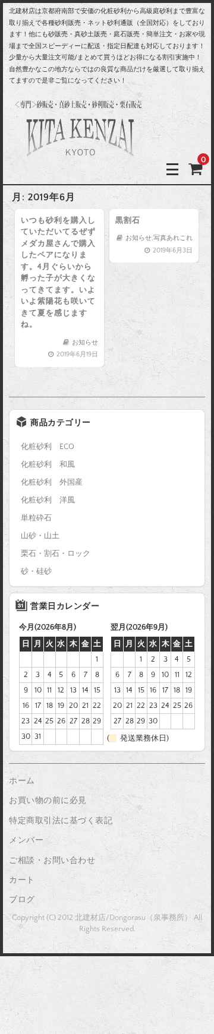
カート (22, 880)
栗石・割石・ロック (55, 553)
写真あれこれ (173, 238)
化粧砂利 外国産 (52, 482)
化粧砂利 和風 (48, 464)
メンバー (26, 840)
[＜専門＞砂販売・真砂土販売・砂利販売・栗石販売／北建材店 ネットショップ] (80, 169)
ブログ (22, 900)
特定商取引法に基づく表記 (60, 821)
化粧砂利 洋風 (48, 500)
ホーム (22, 781)
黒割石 (127, 220)
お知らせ (85, 342)
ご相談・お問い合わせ (52, 860)
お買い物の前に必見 (48, 800)
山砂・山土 (40, 536)
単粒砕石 (36, 518)
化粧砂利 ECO (47, 446)
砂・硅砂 (36, 571)
